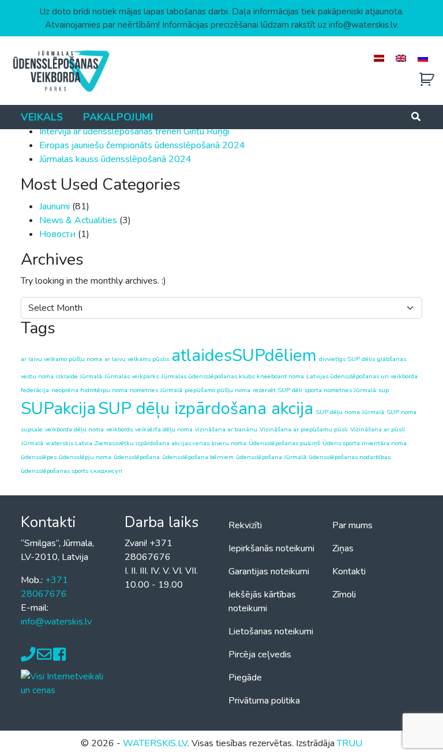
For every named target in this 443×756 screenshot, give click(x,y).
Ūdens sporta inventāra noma (364, 443)
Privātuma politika (264, 700)
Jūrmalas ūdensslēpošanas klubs (207, 376)
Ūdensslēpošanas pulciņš (284, 443)
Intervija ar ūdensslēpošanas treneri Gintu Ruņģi (134, 131)
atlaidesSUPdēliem (244, 355)
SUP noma (401, 412)
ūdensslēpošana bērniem (198, 457)
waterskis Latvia (69, 443)
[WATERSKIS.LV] (60, 70)
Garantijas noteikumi (268, 571)
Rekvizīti (245, 525)
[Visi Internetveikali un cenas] (66, 682)
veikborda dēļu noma (74, 429)
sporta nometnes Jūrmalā (340, 390)
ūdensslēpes (39, 457)
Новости (57, 234)
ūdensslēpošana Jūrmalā (271, 457)
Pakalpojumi (118, 117)
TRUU (349, 743)
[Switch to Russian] (423, 58)
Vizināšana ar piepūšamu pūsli (304, 429)
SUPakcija (58, 408)
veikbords (119, 429)
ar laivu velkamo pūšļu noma (61, 359)
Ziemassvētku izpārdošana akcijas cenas (152, 443)
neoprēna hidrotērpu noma (89, 390)
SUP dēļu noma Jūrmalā (350, 412)
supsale (32, 429)
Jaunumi (54, 206)
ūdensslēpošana (137, 457)
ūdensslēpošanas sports (54, 471)
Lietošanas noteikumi (270, 631)
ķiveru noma (229, 443)
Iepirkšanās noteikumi (271, 548)
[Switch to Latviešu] (379, 58)
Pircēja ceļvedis (259, 654)
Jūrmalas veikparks (131, 376)
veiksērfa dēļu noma (164, 429)
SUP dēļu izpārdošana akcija (205, 408)
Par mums (352, 525)
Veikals (42, 117)
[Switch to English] (401, 58)
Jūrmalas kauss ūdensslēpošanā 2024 (115, 159)
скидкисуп (106, 471)
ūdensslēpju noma (85, 457)
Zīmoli (344, 594)
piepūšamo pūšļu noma (217, 390)
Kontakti (349, 571)
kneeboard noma (280, 376)
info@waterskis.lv (56, 621)
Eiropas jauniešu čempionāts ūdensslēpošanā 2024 (142, 145)
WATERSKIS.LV (155, 743)
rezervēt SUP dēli (277, 390)
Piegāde (245, 677)
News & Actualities (78, 220)
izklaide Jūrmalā (79, 376)
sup (383, 390)
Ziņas (343, 548)
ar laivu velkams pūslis (136, 359)
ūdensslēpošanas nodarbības (350, 457)
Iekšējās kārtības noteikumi (262, 601)
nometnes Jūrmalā (156, 390)
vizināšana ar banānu (226, 429)
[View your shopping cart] (426, 80)
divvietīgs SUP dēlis (347, 359)
